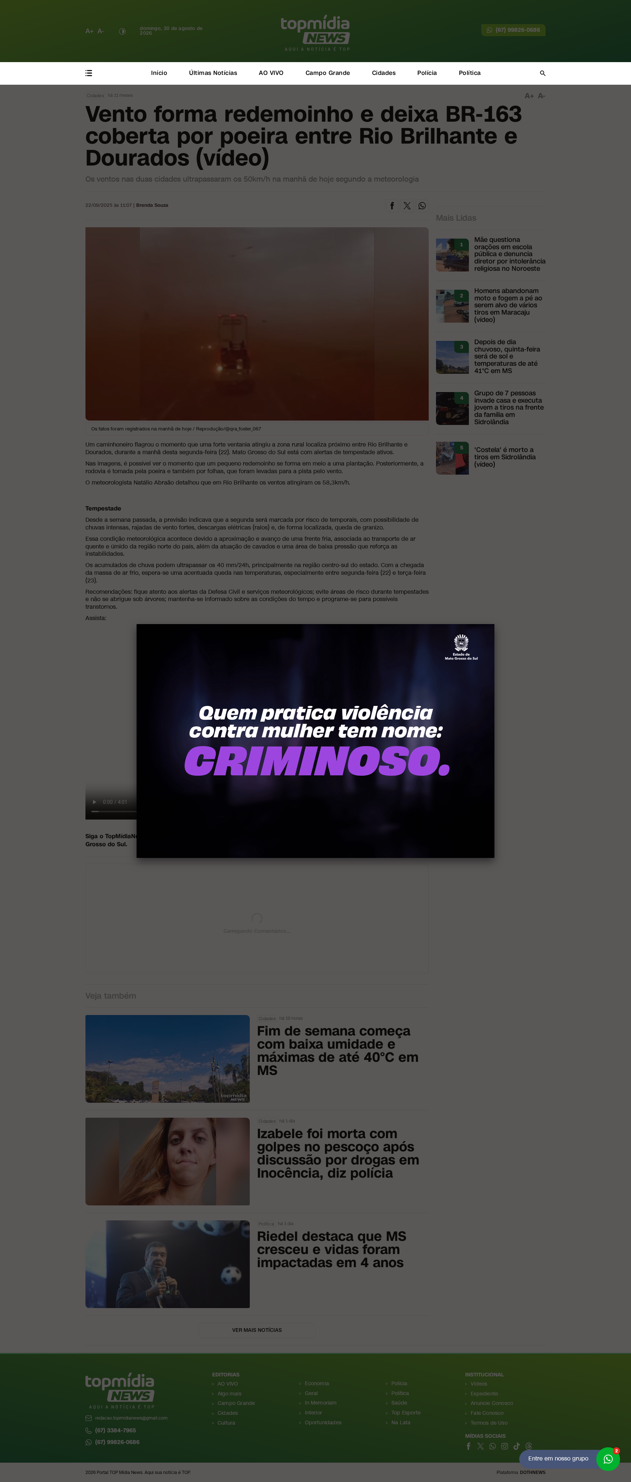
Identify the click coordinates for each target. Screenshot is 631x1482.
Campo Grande (328, 73)
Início (159, 73)
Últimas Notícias (213, 73)
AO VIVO (271, 73)
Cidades (384, 73)
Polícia (427, 73)
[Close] (494, 624)
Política (470, 73)
